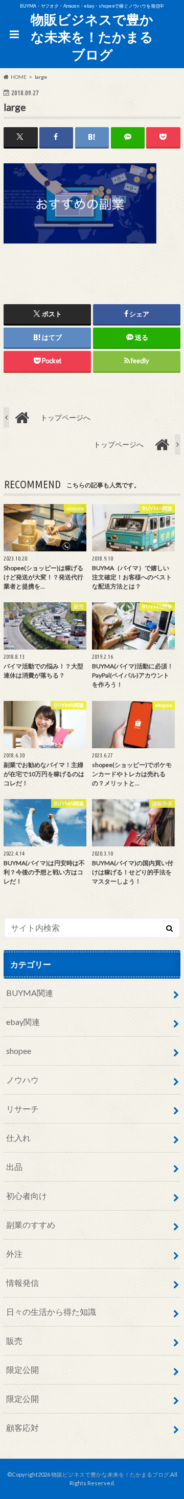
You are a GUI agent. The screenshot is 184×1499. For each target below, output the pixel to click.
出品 (14, 1166)
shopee (18, 1050)
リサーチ (22, 1108)
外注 (14, 1253)
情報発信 (22, 1282)
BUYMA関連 (29, 992)
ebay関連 (23, 1021)
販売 (14, 1340)
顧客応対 (22, 1427)
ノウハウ (22, 1079)
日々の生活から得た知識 (51, 1311)
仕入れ (18, 1137)
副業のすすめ (30, 1224)
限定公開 (22, 1369)
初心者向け (26, 1195)
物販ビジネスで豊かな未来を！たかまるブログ (92, 37)
